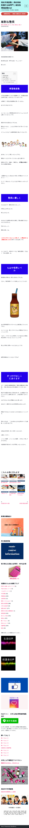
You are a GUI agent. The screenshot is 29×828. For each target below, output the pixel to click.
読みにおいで (4, 623)
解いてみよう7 (4, 740)
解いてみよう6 (4, 743)
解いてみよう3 (4, 752)
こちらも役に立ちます (9, 82)
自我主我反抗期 (13, 482)
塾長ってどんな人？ (6, 601)
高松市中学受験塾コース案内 (8, 791)
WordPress (13, 826)
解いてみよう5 (4, 745)
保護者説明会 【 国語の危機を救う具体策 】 (15, 13)
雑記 (20, 24)
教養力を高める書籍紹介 (7, 610)
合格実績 (3, 598)
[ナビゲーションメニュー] (26, 6)
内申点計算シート (14, 578)
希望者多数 (5, 75)
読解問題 (3, 625)
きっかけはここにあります (9, 80)
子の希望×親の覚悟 (12, 494)
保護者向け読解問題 (6, 748)
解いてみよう (4, 620)
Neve (2, 826)
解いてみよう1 (4, 738)
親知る (16, 24)
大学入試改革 (4, 606)
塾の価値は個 (4, 482)
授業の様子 (4, 608)
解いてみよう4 (4, 750)
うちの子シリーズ (5, 591)
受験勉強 (3, 596)
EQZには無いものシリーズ (8, 586)
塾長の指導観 (4, 24)
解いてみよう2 (4, 755)
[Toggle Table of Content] (14, 73)
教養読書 (3, 613)
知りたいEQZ (11, 24)
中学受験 (3, 593)
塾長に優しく (6, 77)
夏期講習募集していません (21, 494)
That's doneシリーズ (6, 588)
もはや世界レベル (7, 79)
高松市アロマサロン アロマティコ (10, 763)
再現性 (19, 482)
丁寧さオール (4, 493)
